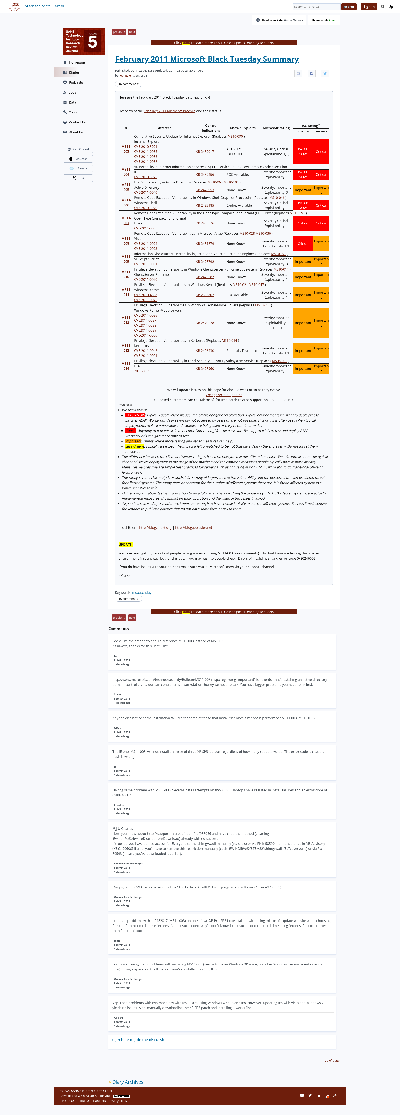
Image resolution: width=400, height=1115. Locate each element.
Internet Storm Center (44, 6)
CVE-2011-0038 (145, 161)
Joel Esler (125, 75)
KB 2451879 (205, 243)
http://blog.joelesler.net (193, 527)
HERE (186, 43)
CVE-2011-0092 (145, 243)
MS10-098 (262, 305)
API (97, 1096)
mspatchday (141, 592)
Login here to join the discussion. (139, 1039)
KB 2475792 (205, 261)
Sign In (369, 6)
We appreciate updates (224, 395)
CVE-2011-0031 (145, 264)
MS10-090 (235, 136)
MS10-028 (247, 233)
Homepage (77, 62)
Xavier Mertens (293, 20)
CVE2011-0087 (145, 320)
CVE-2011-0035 (145, 151)
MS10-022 (278, 254)
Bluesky (82, 168)
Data (72, 102)
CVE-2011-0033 (145, 228)
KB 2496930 (205, 350)
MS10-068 (215, 182)
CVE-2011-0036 (145, 156)
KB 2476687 (205, 277)
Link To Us (67, 1101)
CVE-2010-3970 (145, 208)
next (132, 32)
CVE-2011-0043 (145, 350)
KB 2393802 (205, 295)
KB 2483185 (205, 205)
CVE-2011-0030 (145, 279)
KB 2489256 (205, 174)
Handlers (99, 1101)
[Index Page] (13, 6)
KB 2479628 (205, 323)
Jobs (72, 92)
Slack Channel (80, 149)
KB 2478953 (205, 190)
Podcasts (76, 82)
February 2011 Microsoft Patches (169, 111)
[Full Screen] (298, 73)
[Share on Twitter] (325, 73)
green (332, 20)
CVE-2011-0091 (145, 355)
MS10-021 (240, 284)
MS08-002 (279, 361)
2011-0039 (142, 371)
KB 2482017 (205, 151)
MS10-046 (277, 197)
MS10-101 (231, 182)
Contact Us (77, 122)
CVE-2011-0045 (145, 300)
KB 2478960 (205, 368)
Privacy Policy (118, 1101)
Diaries (74, 72)
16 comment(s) (129, 84)
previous (119, 32)
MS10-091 (297, 213)
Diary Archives (127, 1082)
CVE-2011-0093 (145, 248)
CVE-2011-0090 (145, 335)
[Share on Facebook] (312, 73)
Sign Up (387, 6)
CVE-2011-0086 (145, 315)
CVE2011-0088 (145, 325)
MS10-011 (281, 269)
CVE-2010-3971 (145, 146)
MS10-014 (229, 340)
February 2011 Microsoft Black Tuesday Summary (207, 59)
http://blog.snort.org (155, 527)
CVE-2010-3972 (145, 177)
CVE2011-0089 (145, 330)
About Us (76, 132)
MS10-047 (256, 284)
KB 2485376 (205, 223)
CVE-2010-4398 (145, 295)
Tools (73, 112)
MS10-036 (263, 233)
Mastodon (81, 159)
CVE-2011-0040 (145, 192)
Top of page (331, 1061)
